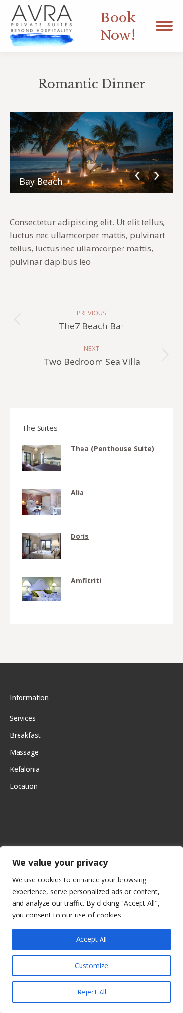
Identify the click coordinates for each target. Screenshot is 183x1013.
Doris (80, 536)
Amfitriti (86, 580)
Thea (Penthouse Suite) (112, 448)
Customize (91, 965)
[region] (91, 929)
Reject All (91, 991)
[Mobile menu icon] (164, 26)
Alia (77, 492)
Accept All (91, 939)
